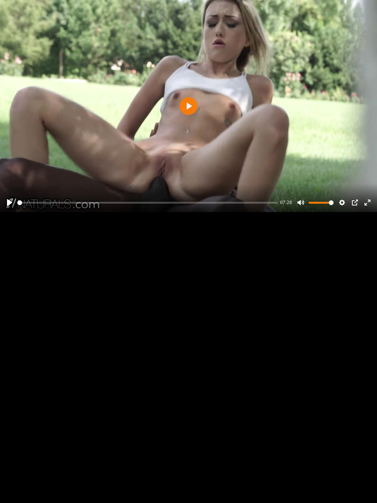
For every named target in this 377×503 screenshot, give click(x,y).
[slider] (147, 202)
